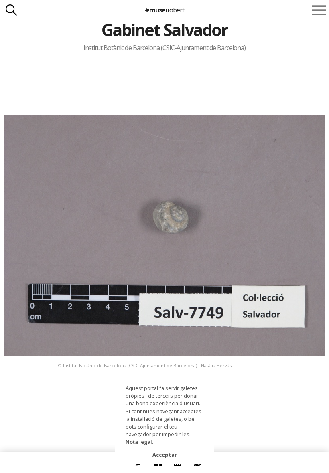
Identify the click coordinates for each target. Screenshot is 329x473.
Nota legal (139, 441)
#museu (164, 10)
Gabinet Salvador (164, 29)
